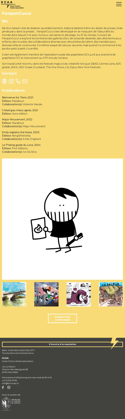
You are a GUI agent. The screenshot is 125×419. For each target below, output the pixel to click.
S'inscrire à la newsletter (62, 344)
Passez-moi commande (62, 318)
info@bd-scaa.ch (10, 383)
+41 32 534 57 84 (9, 380)
